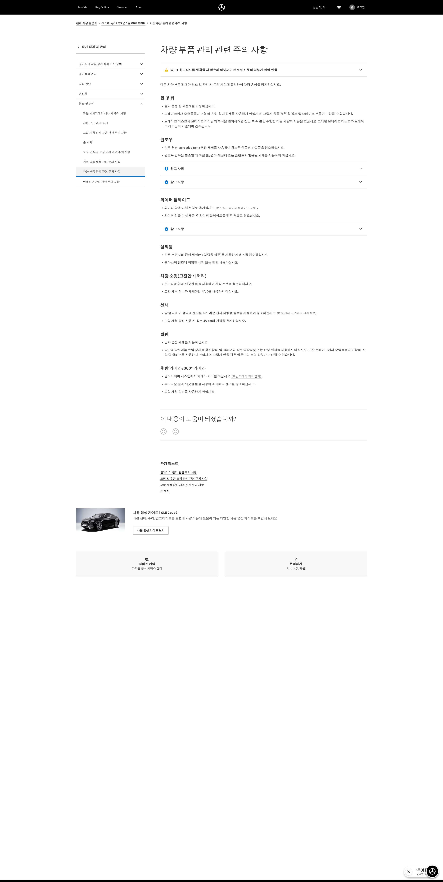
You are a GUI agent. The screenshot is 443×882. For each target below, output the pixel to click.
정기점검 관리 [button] (87, 74)
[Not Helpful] (175, 431)
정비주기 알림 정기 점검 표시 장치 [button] (100, 64)
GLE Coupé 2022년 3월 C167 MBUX (123, 23)
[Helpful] (163, 431)
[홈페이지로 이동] (221, 7)
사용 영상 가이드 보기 (150, 530)
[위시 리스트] (339, 7)
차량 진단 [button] (85, 84)
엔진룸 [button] (83, 93)
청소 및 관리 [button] (86, 103)
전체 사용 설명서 (86, 23)
